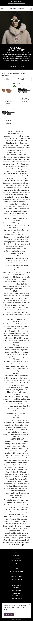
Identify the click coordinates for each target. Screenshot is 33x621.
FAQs (16, 563)
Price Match (16, 555)
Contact (16, 566)
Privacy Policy (16, 593)
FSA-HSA (16, 574)
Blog (16, 568)
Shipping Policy (16, 585)
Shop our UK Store (16, 576)
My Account (16, 558)
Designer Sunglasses (13, 73)
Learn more (8, 614)
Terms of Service (16, 596)
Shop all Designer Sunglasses (16, 66)
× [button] (29, 605)
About (16, 552)
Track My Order (16, 590)
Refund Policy (16, 588)
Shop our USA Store (16, 579)
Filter (8, 79)
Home (3, 73)
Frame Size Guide (16, 560)
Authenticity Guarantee (16, 571)
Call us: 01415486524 (16, 598)
